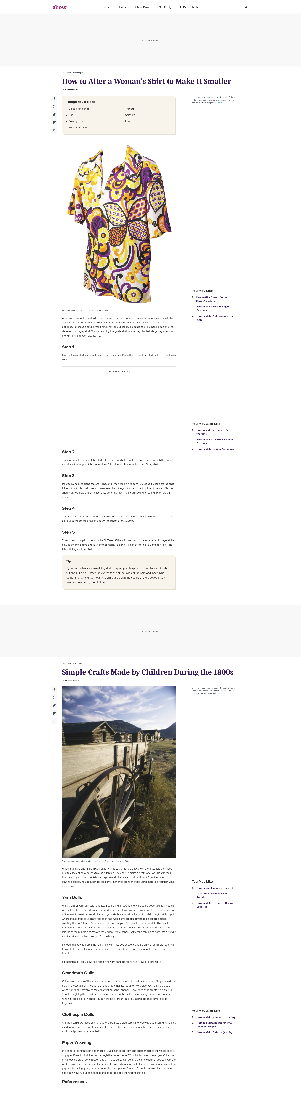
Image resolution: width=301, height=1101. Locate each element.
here (220, 102)
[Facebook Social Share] (54, 99)
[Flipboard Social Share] (54, 122)
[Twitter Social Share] (54, 114)
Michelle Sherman (72, 680)
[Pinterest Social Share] (54, 107)
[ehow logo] (60, 7)
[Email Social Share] (54, 130)
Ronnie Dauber (71, 89)
